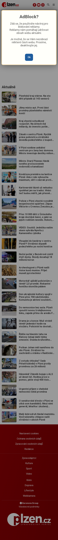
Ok (29, 57)
